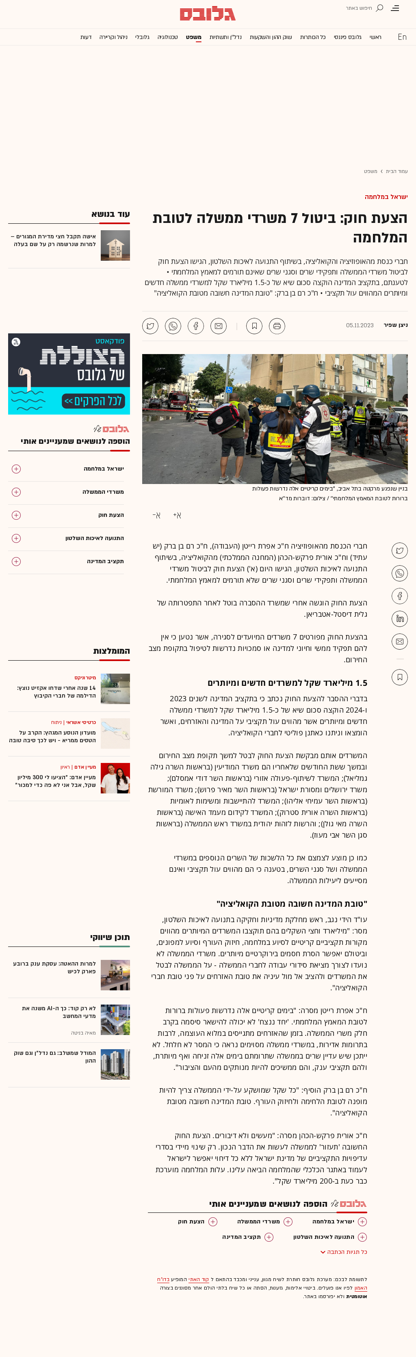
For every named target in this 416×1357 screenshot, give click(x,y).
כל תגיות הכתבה (347, 1252)
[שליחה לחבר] (218, 326)
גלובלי (142, 37)
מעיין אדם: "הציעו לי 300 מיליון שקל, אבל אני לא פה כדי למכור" (55, 781)
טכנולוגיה (168, 37)
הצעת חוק (191, 1221)
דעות (86, 37)
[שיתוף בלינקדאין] (400, 619)
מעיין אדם (85, 767)
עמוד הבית (397, 171)
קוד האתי (198, 1279)
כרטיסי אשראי (81, 722)
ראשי (375, 37)
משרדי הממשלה (258, 1221)
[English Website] (402, 36)
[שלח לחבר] (400, 641)
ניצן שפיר (396, 325)
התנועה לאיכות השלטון (323, 1237)
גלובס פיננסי (348, 37)
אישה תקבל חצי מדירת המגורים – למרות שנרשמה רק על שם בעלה (53, 240)
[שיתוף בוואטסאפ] (173, 326)
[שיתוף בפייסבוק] (196, 326)
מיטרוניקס (85, 677)
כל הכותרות (313, 37)
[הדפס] (277, 326)
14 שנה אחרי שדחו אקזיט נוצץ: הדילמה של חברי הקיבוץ (56, 692)
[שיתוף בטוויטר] (150, 326)
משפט (194, 37)
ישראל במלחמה (386, 196)
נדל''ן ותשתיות (226, 37)
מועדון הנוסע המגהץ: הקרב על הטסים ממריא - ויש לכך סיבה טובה (52, 736)
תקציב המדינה (241, 1237)
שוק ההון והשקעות (271, 37)
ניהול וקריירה (113, 37)
